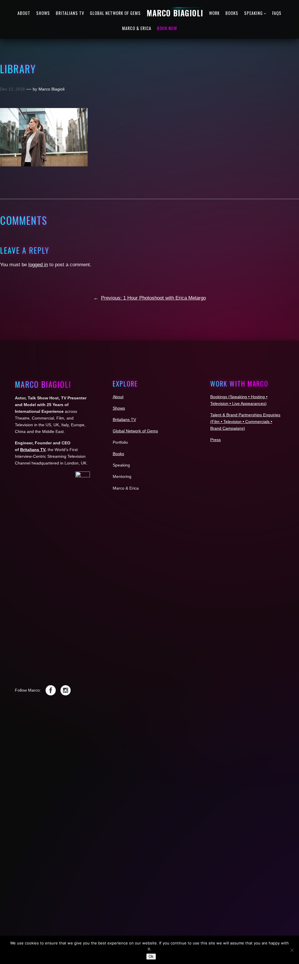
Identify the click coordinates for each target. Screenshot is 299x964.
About (118, 396)
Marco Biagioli (52, 89)
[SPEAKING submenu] (265, 13)
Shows (119, 408)
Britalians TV (32, 449)
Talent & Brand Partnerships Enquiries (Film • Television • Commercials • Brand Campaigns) (245, 422)
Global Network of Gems (135, 431)
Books (118, 453)
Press (215, 439)
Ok (151, 956)
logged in (38, 264)
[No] (292, 950)
